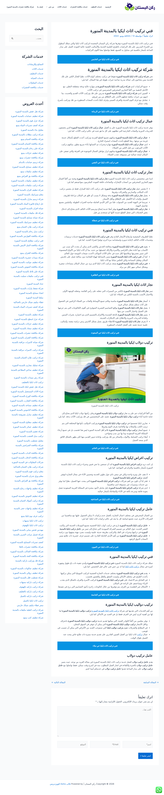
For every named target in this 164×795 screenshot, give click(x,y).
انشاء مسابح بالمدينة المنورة (31, 293)
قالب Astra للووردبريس (60, 784)
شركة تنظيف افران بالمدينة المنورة (28, 190)
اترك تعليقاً (148, 36)
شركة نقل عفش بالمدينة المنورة (29, 111)
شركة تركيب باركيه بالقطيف (31, 591)
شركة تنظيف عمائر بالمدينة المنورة (28, 427)
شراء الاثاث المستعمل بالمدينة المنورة (27, 391)
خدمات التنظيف (96, 7)
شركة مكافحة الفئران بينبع (31, 253)
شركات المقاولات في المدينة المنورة (27, 462)
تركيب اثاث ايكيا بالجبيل (33, 600)
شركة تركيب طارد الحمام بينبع (30, 227)
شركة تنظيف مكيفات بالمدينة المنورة (27, 180)
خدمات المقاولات (36, 82)
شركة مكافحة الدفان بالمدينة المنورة (27, 457)
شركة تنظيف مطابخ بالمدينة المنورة (28, 422)
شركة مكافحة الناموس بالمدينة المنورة (26, 410)
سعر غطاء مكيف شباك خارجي (30, 605)
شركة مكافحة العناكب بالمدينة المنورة (27, 551)
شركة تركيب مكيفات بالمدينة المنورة (27, 185)
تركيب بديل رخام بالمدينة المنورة (29, 231)
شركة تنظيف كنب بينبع (33, 617)
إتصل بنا (40, 7)
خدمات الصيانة (37, 78)
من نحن (51, 7)
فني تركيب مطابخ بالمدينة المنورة (28, 240)
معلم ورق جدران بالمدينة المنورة (29, 476)
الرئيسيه (108, 7)
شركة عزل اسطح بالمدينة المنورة (28, 319)
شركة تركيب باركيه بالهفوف (31, 587)
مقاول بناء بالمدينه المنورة (32, 130)
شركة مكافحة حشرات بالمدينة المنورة (20, 7)
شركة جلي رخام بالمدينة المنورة (29, 148)
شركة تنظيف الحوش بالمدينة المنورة (27, 496)
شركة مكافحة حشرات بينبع (31, 157)
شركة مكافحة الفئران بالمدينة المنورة (27, 337)
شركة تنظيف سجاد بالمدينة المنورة (28, 328)
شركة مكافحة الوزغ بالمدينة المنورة (28, 396)
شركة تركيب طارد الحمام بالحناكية (28, 467)
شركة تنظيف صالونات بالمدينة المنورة (27, 568)
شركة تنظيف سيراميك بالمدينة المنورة (26, 222)
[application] (47, 7)
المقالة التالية (58, 682)
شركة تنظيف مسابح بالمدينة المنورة (27, 167)
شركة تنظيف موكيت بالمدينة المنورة (27, 262)
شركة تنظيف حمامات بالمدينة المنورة (27, 116)
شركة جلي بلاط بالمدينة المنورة (29, 271)
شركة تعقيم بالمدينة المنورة (31, 431)
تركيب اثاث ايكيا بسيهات (33, 520)
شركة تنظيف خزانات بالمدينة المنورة (27, 323)
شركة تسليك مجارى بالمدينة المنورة (27, 365)
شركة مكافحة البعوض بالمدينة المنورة (27, 267)
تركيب (139, 634)
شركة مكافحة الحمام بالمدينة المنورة (27, 143)
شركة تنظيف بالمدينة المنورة (30, 314)
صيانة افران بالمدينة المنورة (31, 208)
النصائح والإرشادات (35, 64)
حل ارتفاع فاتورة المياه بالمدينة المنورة (26, 203)
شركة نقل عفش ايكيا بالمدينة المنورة (27, 387)
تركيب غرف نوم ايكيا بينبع (32, 516)
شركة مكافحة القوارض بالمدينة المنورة (26, 236)
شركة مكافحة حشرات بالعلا (31, 547)
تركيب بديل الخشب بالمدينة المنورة (28, 436)
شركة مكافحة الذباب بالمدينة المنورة (27, 453)
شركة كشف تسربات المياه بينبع (29, 125)
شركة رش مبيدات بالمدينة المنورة (28, 377)
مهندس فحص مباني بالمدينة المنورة (28, 530)
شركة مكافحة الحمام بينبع (32, 139)
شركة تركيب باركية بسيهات (31, 582)
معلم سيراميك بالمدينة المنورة (30, 194)
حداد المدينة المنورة (35, 283)
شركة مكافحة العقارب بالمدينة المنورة (26, 400)
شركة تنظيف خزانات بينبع (32, 153)
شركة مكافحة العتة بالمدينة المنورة (28, 556)
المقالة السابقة (151, 682)
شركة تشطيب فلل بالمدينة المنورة (28, 577)
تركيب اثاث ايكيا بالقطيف (32, 382)
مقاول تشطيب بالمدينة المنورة (30, 440)
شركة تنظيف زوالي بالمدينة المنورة (28, 573)
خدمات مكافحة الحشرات (79, 7)
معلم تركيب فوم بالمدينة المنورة (29, 471)
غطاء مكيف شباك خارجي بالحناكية (28, 302)
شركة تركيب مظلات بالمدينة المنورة (27, 134)
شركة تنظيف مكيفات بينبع (32, 171)
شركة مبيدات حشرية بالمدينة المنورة (27, 257)
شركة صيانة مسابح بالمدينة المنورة (28, 217)
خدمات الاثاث (62, 7)
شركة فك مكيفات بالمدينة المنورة (28, 213)
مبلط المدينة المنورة (34, 297)
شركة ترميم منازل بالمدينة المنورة (28, 199)
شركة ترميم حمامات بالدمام (31, 162)
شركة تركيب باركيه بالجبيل (31, 596)
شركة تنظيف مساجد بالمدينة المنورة (27, 405)
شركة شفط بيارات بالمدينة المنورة (28, 288)
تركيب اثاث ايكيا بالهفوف (32, 525)
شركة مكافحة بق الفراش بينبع (30, 176)
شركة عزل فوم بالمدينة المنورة (29, 120)
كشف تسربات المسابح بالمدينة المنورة (26, 542)
